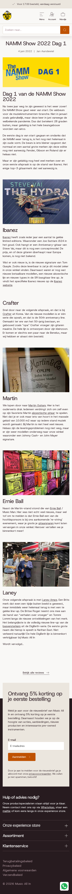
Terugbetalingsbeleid (17, 861)
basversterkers (12, 626)
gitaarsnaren (46, 523)
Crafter (7, 314)
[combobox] (31, 30)
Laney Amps (49, 600)
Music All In (23, 884)
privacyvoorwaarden (40, 773)
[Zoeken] (64, 30)
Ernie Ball (55, 508)
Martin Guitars (37, 405)
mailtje (7, 811)
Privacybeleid (12, 866)
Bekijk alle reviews (33, 672)
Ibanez (7, 237)
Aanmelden (19, 757)
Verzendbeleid (12, 875)
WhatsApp (47, 807)
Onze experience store (21, 825)
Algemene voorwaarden (19, 870)
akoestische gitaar (43, 413)
